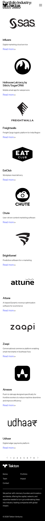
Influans (7, 39)
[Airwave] (22, 373)
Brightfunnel (9, 255)
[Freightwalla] (22, 112)
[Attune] (22, 282)
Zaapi (6, 343)
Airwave (7, 389)
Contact (6, 483)
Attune (6, 298)
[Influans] (22, 23)
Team (5, 478)
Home (5, 474)
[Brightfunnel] (22, 239)
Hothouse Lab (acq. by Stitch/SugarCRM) (15, 84)
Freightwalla (9, 127)
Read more (8, 49)
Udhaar (7, 438)
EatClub (7, 170)
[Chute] (22, 197)
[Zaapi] (22, 327)
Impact (23, 478)
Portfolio (23, 474)
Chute (6, 213)
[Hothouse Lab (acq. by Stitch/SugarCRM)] (22, 66)
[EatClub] (22, 154)
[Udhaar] (22, 422)
